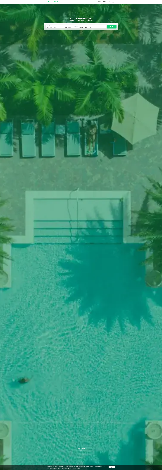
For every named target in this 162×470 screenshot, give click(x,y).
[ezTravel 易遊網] (52, 1)
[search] (68, 27)
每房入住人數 (92, 25)
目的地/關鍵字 (49, 25)
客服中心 (100, 1)
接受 (112, 467)
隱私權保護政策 (76, 468)
